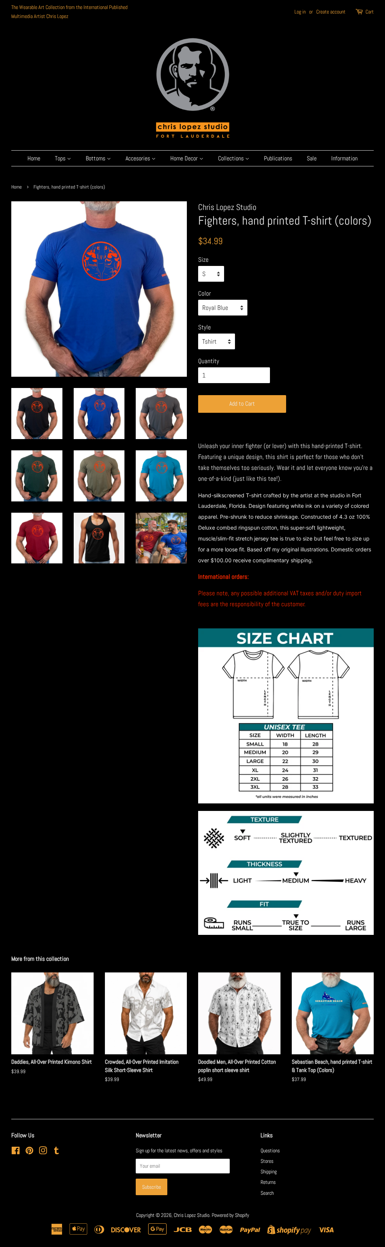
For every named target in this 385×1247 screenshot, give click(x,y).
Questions (270, 1150)
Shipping (269, 1171)
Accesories (139, 158)
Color (204, 293)
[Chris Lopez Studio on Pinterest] (29, 1152)
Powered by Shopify (230, 1215)
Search (267, 1193)
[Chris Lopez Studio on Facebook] (15, 1152)
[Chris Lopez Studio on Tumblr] (56, 1152)
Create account (331, 11)
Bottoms (96, 158)
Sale (312, 158)
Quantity (208, 361)
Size (203, 259)
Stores (267, 1161)
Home (33, 158)
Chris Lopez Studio (191, 1215)
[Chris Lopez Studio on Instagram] (43, 1152)
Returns (268, 1182)
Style (204, 327)
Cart (369, 11)
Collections (231, 158)
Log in (300, 11)
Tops (61, 158)
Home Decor (184, 158)
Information (344, 158)
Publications (278, 158)
